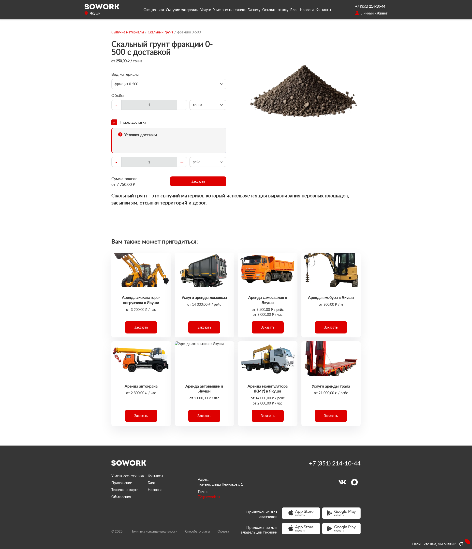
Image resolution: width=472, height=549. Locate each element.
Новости (307, 10)
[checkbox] (168, 122)
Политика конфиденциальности (154, 531)
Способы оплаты (197, 531)
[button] (198, 181)
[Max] (354, 482)
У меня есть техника (229, 10)
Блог (294, 10)
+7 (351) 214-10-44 (370, 6)
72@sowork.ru (209, 497)
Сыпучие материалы (182, 10)
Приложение (121, 483)
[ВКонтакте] (342, 482)
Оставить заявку (275, 10)
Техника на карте (124, 490)
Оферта (223, 531)
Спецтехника (154, 10)
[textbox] (149, 105)
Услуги (205, 10)
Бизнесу (254, 10)
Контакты (323, 10)
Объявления (121, 497)
